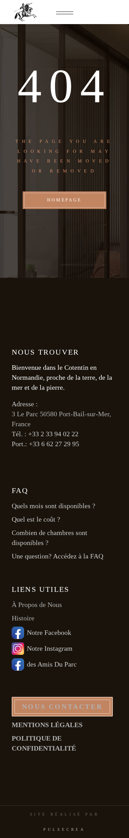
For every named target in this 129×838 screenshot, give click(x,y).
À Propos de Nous (37, 604)
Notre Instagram (50, 648)
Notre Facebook (49, 632)
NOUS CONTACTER (62, 706)
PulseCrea (64, 829)
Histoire (23, 618)
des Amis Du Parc (52, 664)
